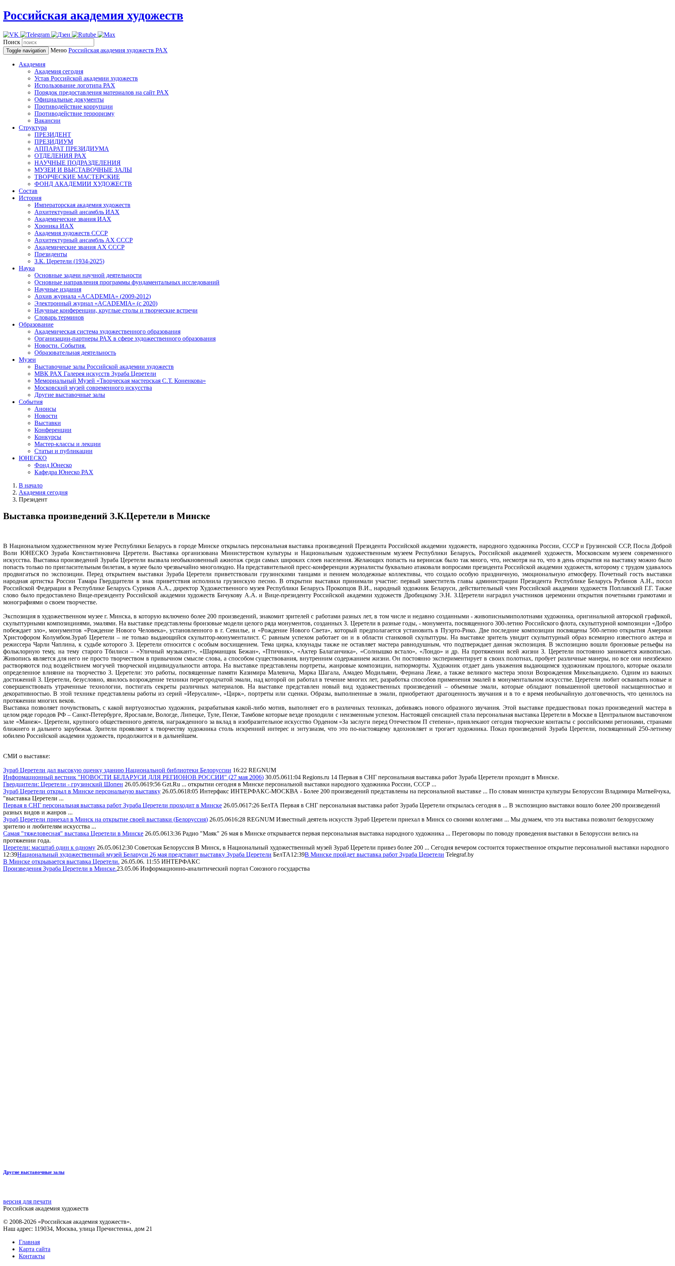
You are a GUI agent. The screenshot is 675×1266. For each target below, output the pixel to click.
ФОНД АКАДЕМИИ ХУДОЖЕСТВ (83, 183)
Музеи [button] (27, 359)
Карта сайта (34, 1249)
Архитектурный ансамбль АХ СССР (83, 240)
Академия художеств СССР (71, 233)
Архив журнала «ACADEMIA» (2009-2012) (92, 296)
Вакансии (47, 120)
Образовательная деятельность (75, 352)
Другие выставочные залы (69, 394)
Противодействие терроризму (74, 113)
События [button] (31, 401)
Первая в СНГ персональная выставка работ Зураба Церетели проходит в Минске (112, 805)
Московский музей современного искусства (93, 387)
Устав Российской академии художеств (86, 78)
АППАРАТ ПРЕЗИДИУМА (71, 148)
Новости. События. (60, 345)
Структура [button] (33, 127)
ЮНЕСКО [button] (33, 458)
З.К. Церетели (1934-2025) (69, 261)
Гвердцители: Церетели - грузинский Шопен (63, 784)
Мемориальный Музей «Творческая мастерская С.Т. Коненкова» (120, 380)
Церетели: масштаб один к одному (49, 847)
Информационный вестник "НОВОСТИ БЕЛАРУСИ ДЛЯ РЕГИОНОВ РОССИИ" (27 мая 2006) (133, 777)
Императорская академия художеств (82, 205)
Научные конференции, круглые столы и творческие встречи (116, 310)
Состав (28, 190)
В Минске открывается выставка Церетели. (61, 861)
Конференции (52, 430)
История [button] (30, 198)
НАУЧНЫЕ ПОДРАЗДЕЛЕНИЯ (77, 162)
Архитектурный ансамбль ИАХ (77, 212)
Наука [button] (27, 268)
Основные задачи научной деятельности (88, 275)
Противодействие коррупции (73, 106)
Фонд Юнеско (53, 465)
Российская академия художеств (93, 15)
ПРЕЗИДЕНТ (52, 134)
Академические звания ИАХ (72, 219)
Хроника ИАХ (54, 226)
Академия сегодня (58, 71)
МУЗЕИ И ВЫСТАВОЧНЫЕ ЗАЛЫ (83, 169)
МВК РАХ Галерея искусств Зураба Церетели (95, 373)
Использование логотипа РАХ (74, 85)
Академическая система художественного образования (107, 331)
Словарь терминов (59, 317)
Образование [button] (36, 324)
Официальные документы (69, 99)
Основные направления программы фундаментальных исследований (127, 282)
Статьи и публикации (63, 451)
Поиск (11, 42)
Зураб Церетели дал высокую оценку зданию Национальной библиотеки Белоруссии (117, 770)
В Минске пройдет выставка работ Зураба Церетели (374, 854)
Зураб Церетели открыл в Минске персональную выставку (82, 791)
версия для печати (27, 1201)
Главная (29, 1242)
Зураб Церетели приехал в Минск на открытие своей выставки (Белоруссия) (105, 819)
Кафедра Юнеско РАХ (63, 472)
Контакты (32, 1256)
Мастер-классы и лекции (67, 444)
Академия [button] (32, 64)
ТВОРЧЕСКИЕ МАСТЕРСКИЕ (77, 176)
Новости (45, 415)
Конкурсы (47, 437)
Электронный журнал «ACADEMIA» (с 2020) (95, 303)
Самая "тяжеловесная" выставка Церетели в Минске (73, 833)
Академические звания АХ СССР (79, 247)
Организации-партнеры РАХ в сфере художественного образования (125, 338)
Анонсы (45, 408)
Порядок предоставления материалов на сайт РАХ (101, 92)
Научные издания (57, 289)
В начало (31, 485)
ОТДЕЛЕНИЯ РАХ (60, 155)
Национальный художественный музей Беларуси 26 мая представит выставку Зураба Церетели (144, 854)
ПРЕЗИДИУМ (53, 141)
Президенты (50, 254)
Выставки (47, 423)
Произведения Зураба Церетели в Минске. (60, 868)
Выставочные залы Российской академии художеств (104, 366)
